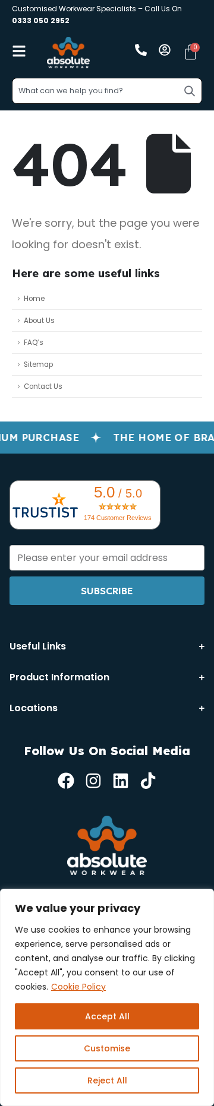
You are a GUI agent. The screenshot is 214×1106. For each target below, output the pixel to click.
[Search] (189, 91)
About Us (39, 320)
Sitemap (38, 364)
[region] (107, 997)
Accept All (107, 1016)
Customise (107, 1048)
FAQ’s (33, 342)
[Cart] (190, 52)
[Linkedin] (120, 780)
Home (34, 298)
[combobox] (107, 91)
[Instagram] (93, 780)
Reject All (107, 1080)
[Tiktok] (148, 780)
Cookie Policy (78, 987)
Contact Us (43, 386)
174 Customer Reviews (118, 517)
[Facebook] (66, 780)
